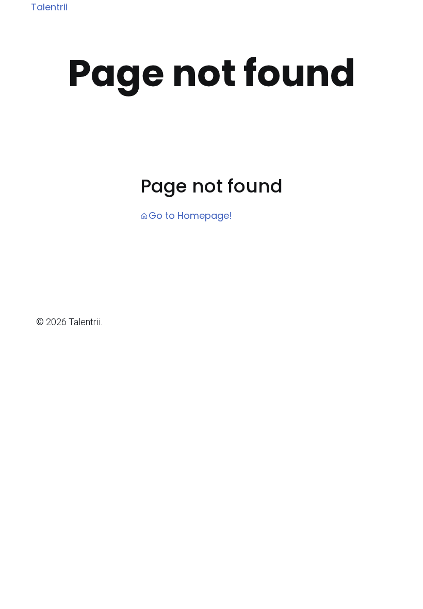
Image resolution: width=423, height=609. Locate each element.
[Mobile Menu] (393, 8)
